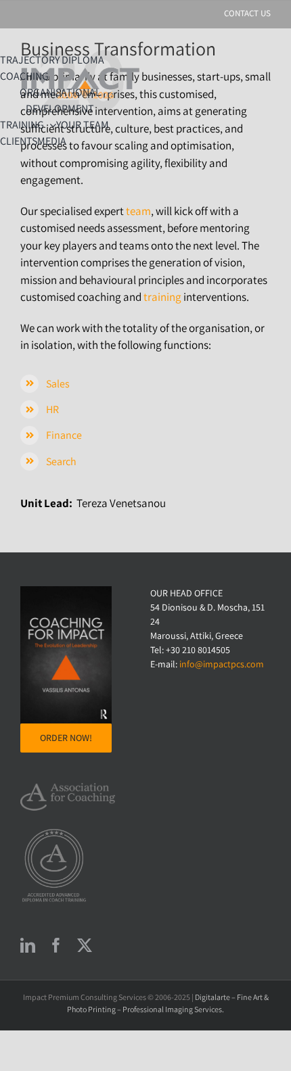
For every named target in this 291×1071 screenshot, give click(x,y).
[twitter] (84, 945)
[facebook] (56, 945)
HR (52, 409)
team (138, 211)
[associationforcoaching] (67, 788)
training (162, 296)
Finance (64, 435)
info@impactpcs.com (221, 664)
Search (61, 461)
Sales (58, 384)
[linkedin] (27, 945)
